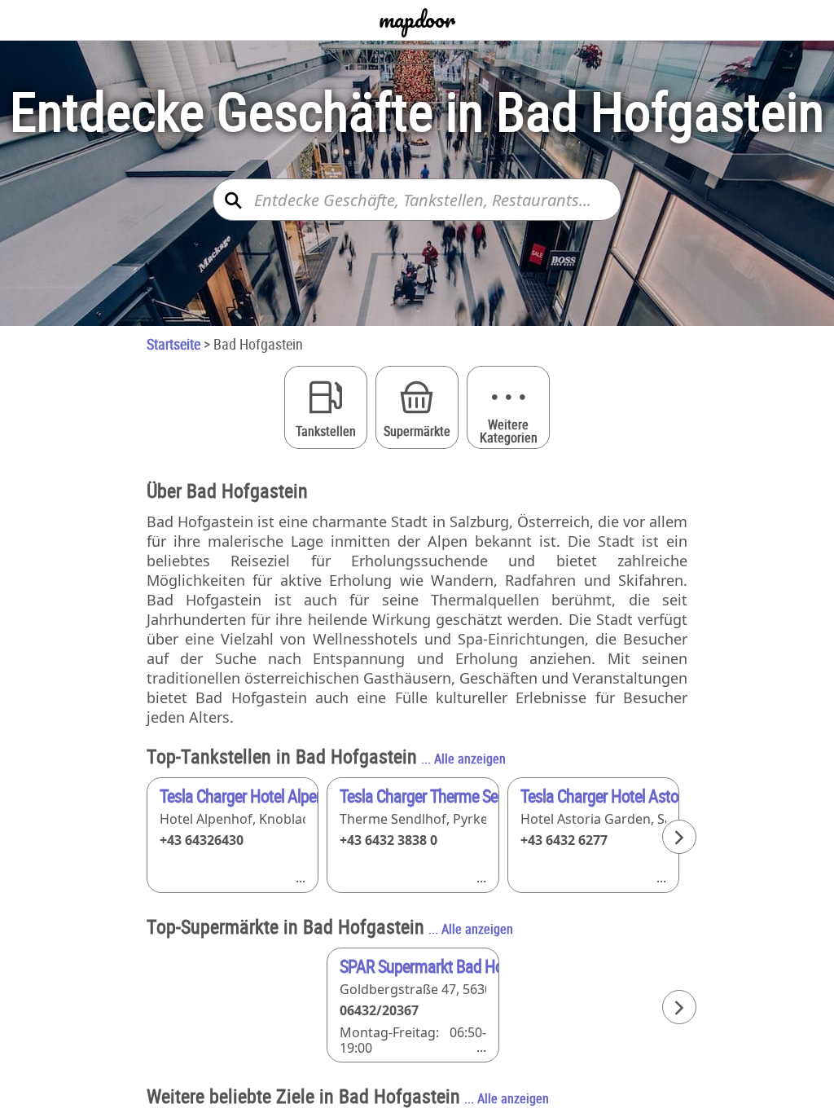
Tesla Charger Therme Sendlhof (419, 795)
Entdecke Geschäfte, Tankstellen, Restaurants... (422, 200)
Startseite (173, 344)
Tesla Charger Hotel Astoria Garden (599, 795)
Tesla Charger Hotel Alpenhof (239, 795)
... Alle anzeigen (463, 759)
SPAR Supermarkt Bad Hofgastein (419, 966)
